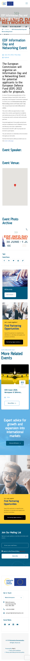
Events (7, 29)
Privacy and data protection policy (15, 652)
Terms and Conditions (15, 650)
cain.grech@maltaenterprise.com (14, 613)
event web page (9, 141)
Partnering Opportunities (13, 342)
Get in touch (9, 294)
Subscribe (15, 556)
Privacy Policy (15, 551)
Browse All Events (14, 443)
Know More (11, 403)
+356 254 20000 (10, 609)
